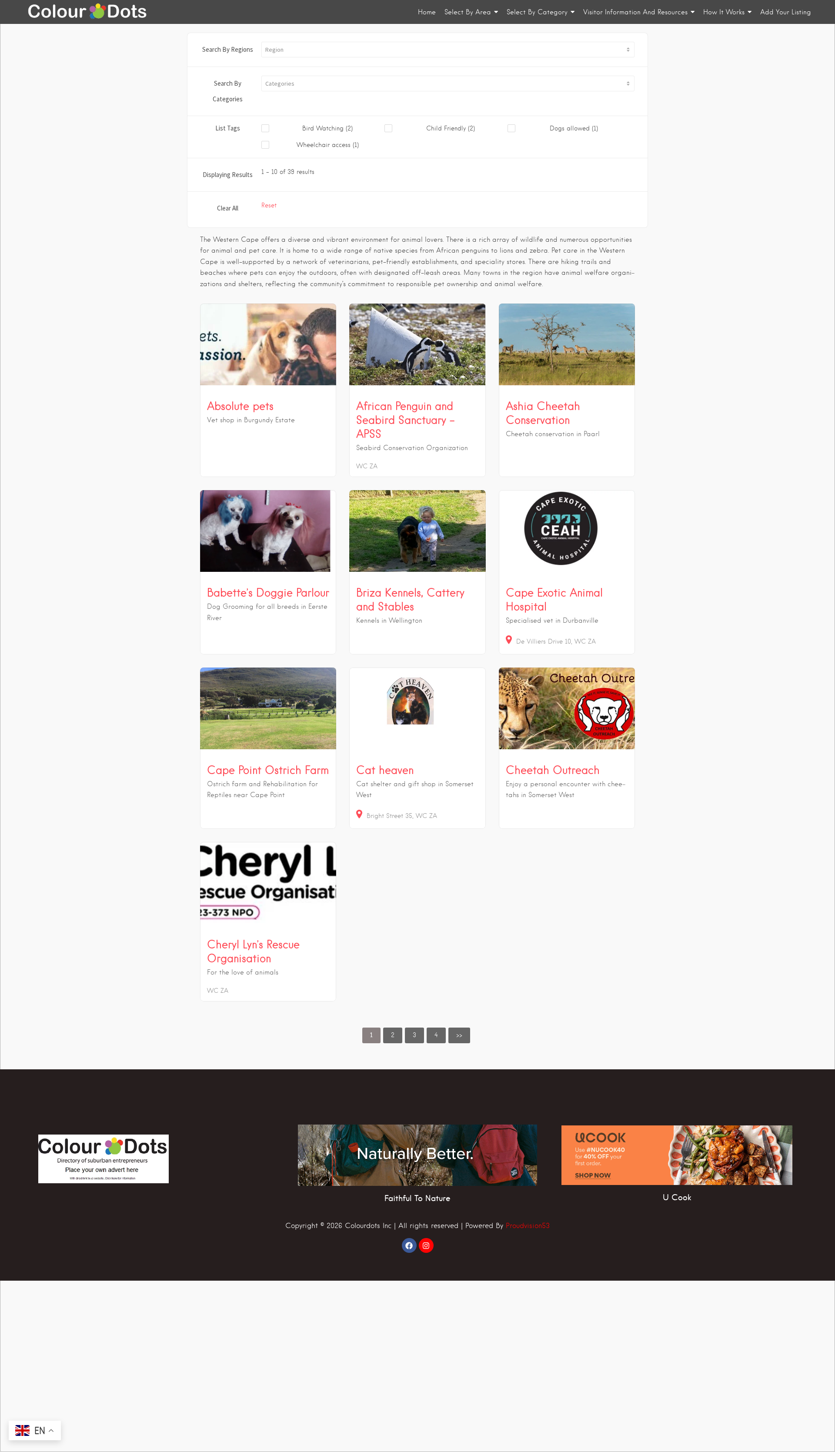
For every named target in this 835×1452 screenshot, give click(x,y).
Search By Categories (228, 91)
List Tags (227, 128)
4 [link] (436, 1034)
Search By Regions (227, 49)
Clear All (227, 208)
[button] (448, 49)
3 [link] (414, 1034)
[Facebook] (409, 1245)
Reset (269, 205)
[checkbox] (322, 129)
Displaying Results (228, 174)
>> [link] (459, 1034)
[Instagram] (426, 1245)
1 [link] (371, 1035)
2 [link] (392, 1034)
